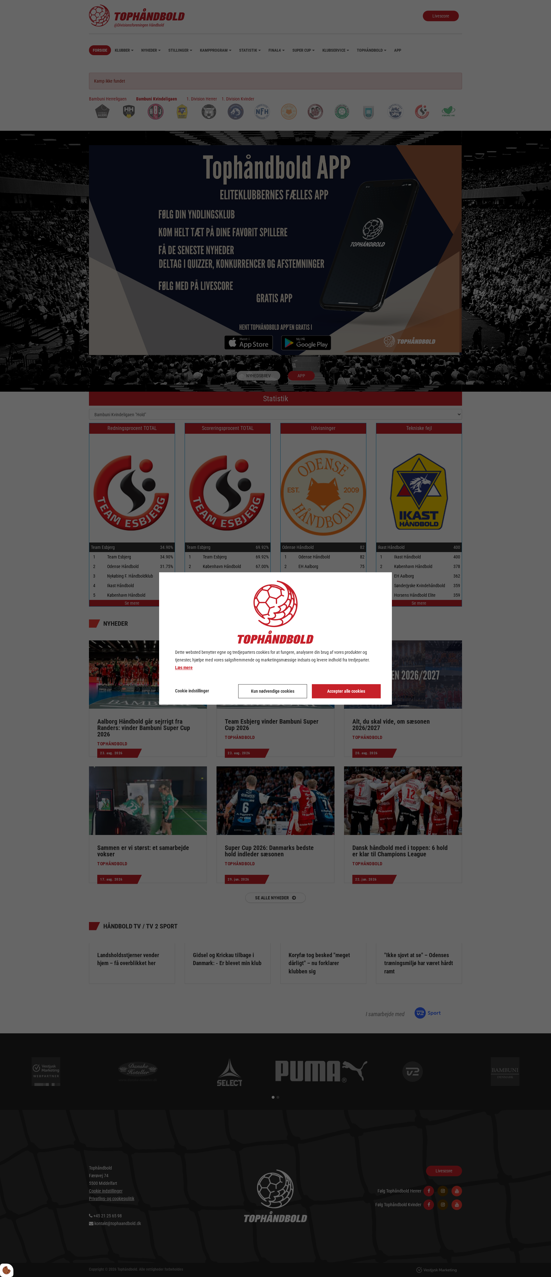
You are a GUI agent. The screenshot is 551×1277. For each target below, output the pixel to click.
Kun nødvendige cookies (272, 691)
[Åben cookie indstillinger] (6, 1270)
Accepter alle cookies (346, 691)
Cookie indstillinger (192, 691)
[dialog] (275, 638)
